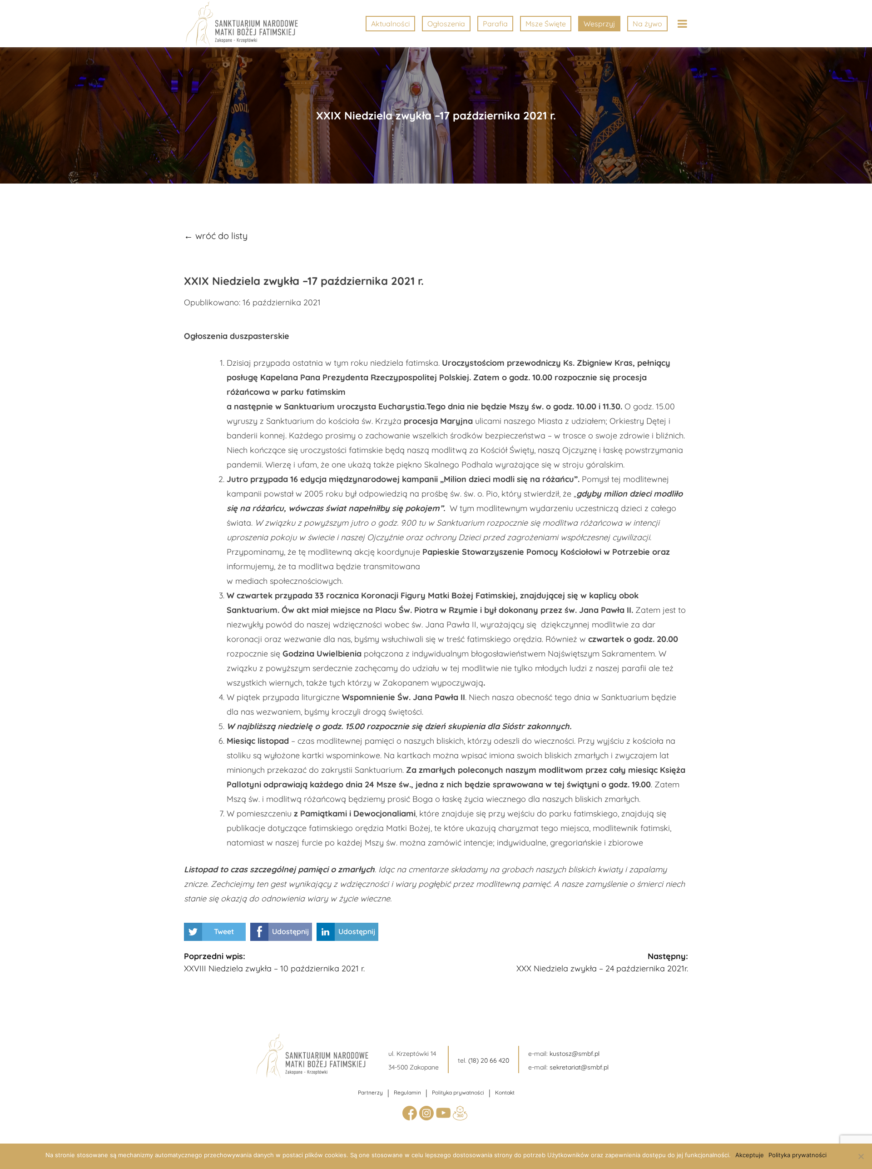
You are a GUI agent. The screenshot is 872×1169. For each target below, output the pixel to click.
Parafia (495, 23)
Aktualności (390, 23)
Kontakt (505, 1092)
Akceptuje (749, 1155)
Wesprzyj (599, 23)
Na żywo (647, 23)
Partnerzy (370, 1092)
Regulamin (407, 1092)
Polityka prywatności (458, 1092)
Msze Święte (545, 23)
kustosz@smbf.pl (575, 1054)
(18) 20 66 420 (488, 1060)
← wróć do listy (216, 235)
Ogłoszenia (446, 23)
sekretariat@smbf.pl (579, 1067)
